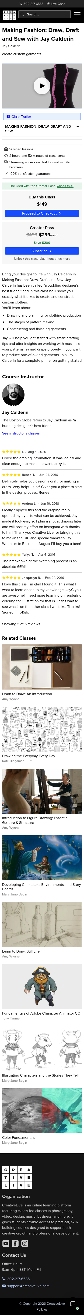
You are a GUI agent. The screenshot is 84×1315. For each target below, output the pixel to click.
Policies (42, 1309)
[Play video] (42, 86)
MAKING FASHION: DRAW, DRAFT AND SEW (38, 129)
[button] (72, 1303)
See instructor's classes (21, 433)
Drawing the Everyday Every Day (28, 755)
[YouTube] (6, 1243)
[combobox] (45, 14)
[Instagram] (24, 1243)
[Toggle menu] (77, 14)
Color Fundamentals (18, 1137)
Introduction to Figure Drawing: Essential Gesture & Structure (35, 820)
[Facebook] (15, 1243)
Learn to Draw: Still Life (21, 951)
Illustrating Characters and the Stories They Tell (40, 1075)
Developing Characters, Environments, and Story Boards (41, 886)
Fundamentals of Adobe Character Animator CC (41, 1013)
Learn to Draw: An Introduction (27, 693)
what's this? (65, 185)
